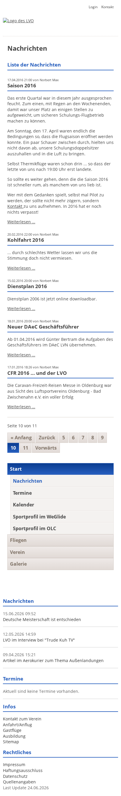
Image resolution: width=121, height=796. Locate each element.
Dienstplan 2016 (27, 286)
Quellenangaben (19, 782)
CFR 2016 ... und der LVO (37, 373)
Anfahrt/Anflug (17, 724)
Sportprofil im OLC (34, 528)
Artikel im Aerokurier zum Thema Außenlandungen (53, 660)
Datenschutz (15, 776)
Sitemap (11, 741)
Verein (17, 552)
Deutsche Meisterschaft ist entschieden (42, 619)
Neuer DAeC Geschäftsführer (43, 326)
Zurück (47, 437)
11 (25, 448)
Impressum (14, 764)
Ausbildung (14, 736)
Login (93, 6)
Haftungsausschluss (23, 770)
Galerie (18, 564)
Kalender (23, 504)
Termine (22, 493)
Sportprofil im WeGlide (39, 516)
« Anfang (21, 437)
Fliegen (18, 540)
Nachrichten (27, 481)
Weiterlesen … (21, 221)
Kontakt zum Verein (22, 719)
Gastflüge (12, 730)
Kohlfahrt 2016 (25, 240)
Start (16, 469)
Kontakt (107, 6)
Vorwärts (46, 448)
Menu (105, 28)
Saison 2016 (21, 85)
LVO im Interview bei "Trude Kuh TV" (39, 640)
